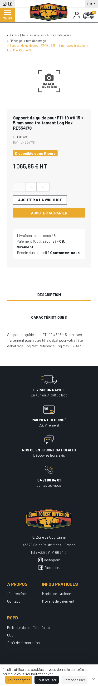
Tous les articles (33, 35)
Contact (13, 601)
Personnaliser (74, 679)
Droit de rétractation (23, 642)
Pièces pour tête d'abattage (28, 41)
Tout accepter (19, 679)
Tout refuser (46, 679)
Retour (15, 35)
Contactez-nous (65, 252)
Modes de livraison (56, 593)
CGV (10, 635)
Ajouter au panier (49, 213)
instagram (52, 560)
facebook (52, 567)
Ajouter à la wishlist (40, 199)
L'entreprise (16, 593)
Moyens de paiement (58, 601)
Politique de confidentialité (28, 627)
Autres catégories (59, 35)
